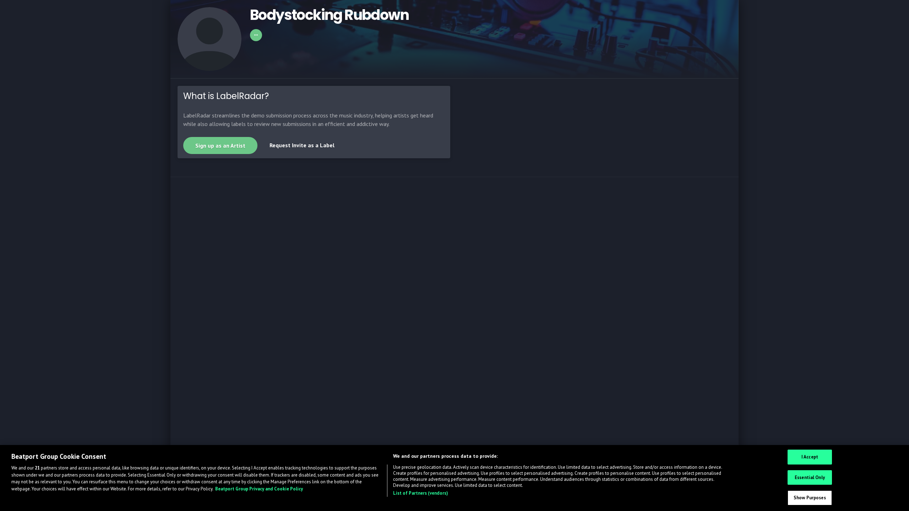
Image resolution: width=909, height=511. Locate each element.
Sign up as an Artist (220, 145)
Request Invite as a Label (302, 145)
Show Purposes (810, 498)
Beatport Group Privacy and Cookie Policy (259, 489)
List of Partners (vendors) (420, 493)
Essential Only (810, 477)
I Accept (809, 457)
